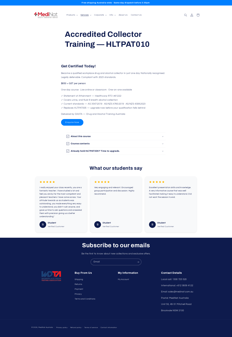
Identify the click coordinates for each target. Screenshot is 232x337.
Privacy (78, 294)
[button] (72, 15)
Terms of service (91, 327)
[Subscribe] (138, 262)
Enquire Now (72, 122)
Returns (78, 284)
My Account (123, 279)
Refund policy (76, 327)
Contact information (109, 327)
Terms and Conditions (85, 299)
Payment (79, 289)
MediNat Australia (45, 327)
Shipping (79, 279)
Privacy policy (62, 327)
